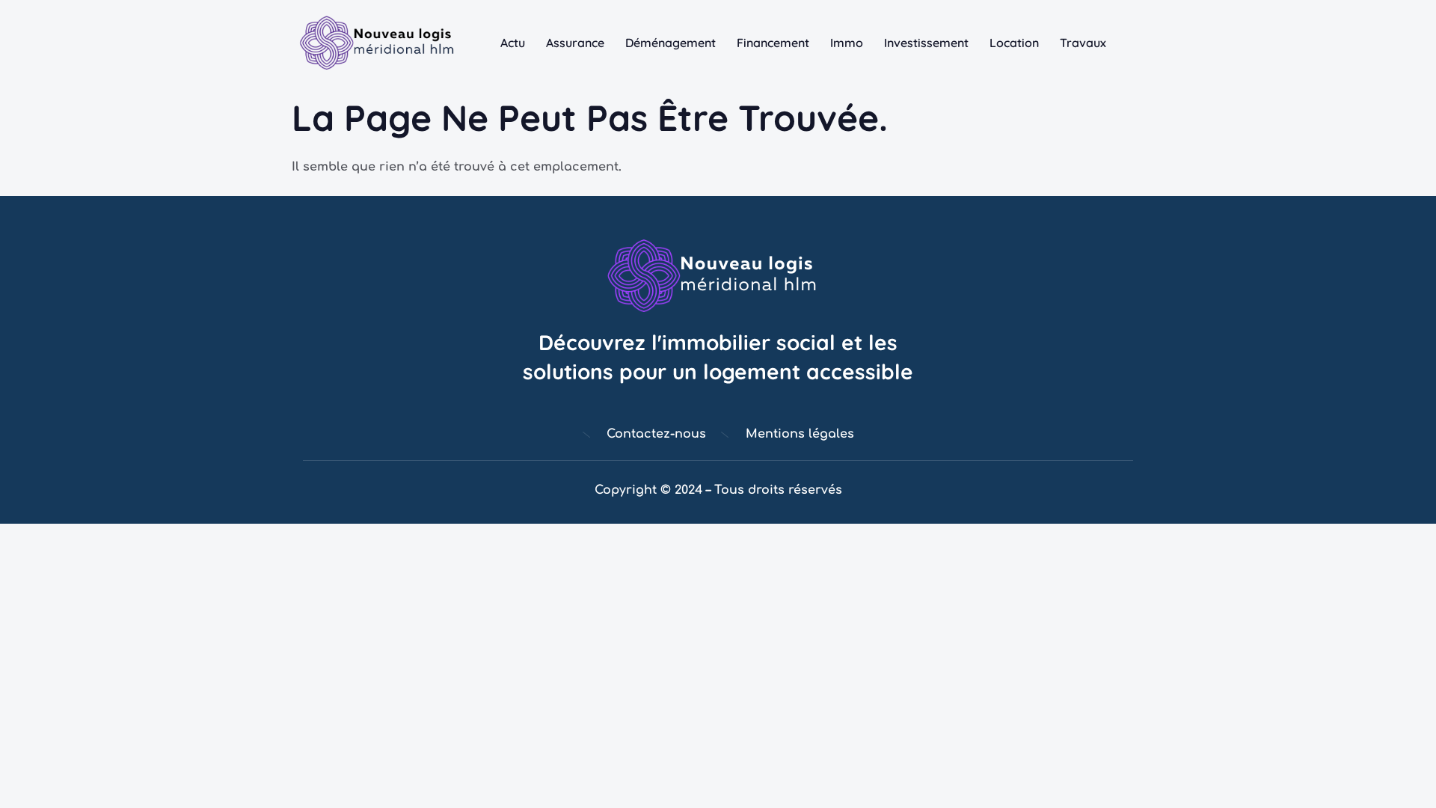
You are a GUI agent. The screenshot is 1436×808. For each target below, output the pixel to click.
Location (1014, 42)
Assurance (575, 42)
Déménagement (670, 42)
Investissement (926, 42)
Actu (512, 42)
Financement (773, 42)
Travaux (1083, 42)
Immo (846, 42)
